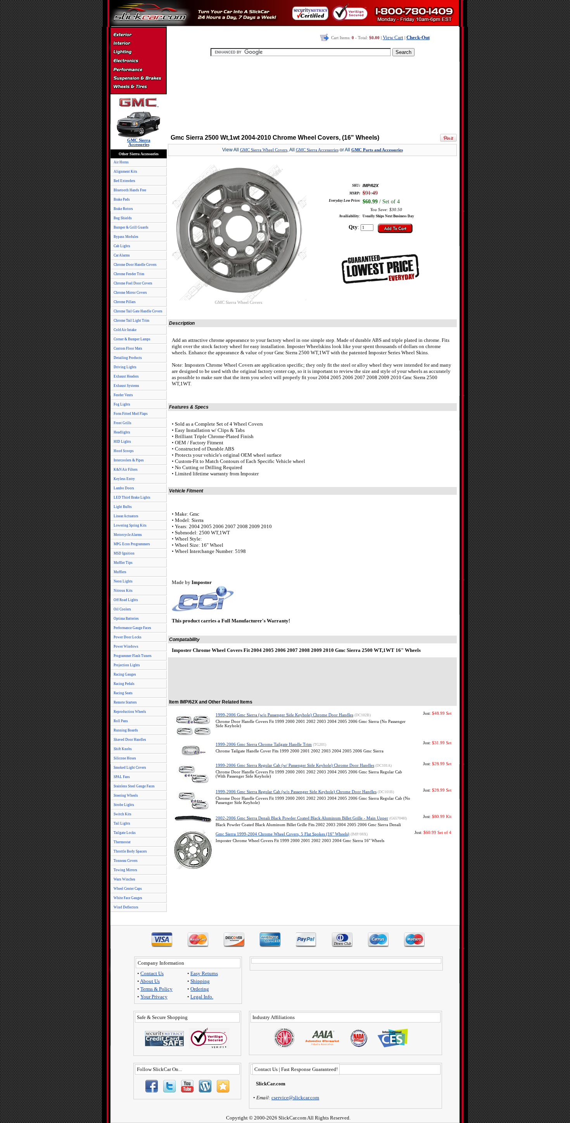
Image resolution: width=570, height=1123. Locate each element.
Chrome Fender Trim (129, 274)
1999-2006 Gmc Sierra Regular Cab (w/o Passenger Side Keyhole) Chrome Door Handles (296, 792)
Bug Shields (123, 218)
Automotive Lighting (138, 53)
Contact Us (152, 973)
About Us (150, 981)
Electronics (138, 61)
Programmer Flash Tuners (133, 656)
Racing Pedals (124, 684)
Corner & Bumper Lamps (132, 339)
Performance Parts (138, 70)
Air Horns (121, 162)
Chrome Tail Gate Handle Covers (138, 311)
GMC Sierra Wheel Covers (263, 150)
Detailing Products (128, 358)
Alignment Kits (125, 171)
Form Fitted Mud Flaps (131, 414)
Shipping (200, 981)
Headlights (122, 432)
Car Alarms (122, 255)
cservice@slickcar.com (295, 1097)
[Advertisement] (312, 93)
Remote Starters (125, 702)
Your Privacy (154, 997)
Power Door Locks (128, 637)
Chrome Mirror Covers (130, 293)
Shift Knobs (123, 749)
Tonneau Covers (126, 861)
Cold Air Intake (125, 330)
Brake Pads (122, 199)
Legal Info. (201, 997)
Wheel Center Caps (128, 889)
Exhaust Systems (126, 386)
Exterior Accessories (138, 35)
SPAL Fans (122, 777)
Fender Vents (123, 395)
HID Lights (122, 442)
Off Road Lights (126, 600)
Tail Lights (122, 823)
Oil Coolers (122, 609)
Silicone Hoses (125, 758)
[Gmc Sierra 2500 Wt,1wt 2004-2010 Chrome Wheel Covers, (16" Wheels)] (238, 298)
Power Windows (126, 646)
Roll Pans (121, 721)
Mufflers (120, 572)
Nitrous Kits (123, 591)
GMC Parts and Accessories (377, 150)
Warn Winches (124, 879)
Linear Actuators (126, 516)
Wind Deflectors (126, 907)
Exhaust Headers (126, 376)
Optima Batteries (126, 618)
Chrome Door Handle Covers (135, 265)
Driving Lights (125, 367)
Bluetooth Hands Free (130, 190)
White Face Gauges (128, 898)
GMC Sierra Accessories (317, 150)
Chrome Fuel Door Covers (133, 283)
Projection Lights (127, 665)
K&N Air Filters (126, 469)
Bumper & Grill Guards (131, 227)
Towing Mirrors (125, 870)
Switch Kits (122, 814)
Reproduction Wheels (130, 712)
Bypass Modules (126, 237)
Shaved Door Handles (130, 740)
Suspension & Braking (138, 78)
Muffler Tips (123, 563)
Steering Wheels (126, 795)
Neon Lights (123, 581)
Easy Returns (204, 973)
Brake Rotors (123, 209)
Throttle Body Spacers (130, 851)
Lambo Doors (124, 488)
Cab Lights (122, 246)
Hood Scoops (124, 451)
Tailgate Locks (125, 833)
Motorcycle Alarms (128, 535)
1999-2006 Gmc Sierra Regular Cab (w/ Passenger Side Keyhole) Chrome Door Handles (295, 765)
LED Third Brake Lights (132, 497)
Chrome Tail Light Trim (131, 320)
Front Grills (122, 423)
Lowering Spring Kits (130, 525)
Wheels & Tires (138, 87)
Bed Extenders (124, 181)
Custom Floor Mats (128, 348)
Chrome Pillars (125, 302)
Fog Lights (122, 404)
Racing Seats (123, 693)
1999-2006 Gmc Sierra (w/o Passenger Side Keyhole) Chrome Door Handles (284, 715)
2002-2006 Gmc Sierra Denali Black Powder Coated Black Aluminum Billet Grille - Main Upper (302, 818)
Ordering (199, 989)
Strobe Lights (124, 805)
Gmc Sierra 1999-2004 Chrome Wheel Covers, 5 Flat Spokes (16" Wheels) (282, 834)
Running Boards (126, 730)
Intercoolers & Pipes (129, 460)
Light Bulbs (123, 507)
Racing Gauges (125, 674)
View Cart (393, 37)
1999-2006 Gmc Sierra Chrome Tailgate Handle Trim (264, 744)
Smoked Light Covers (130, 767)
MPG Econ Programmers (132, 544)
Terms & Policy (156, 989)
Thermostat (122, 842)
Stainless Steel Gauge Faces (134, 786)
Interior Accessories (138, 44)
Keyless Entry (124, 479)
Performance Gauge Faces (132, 628)
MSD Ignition (124, 553)
